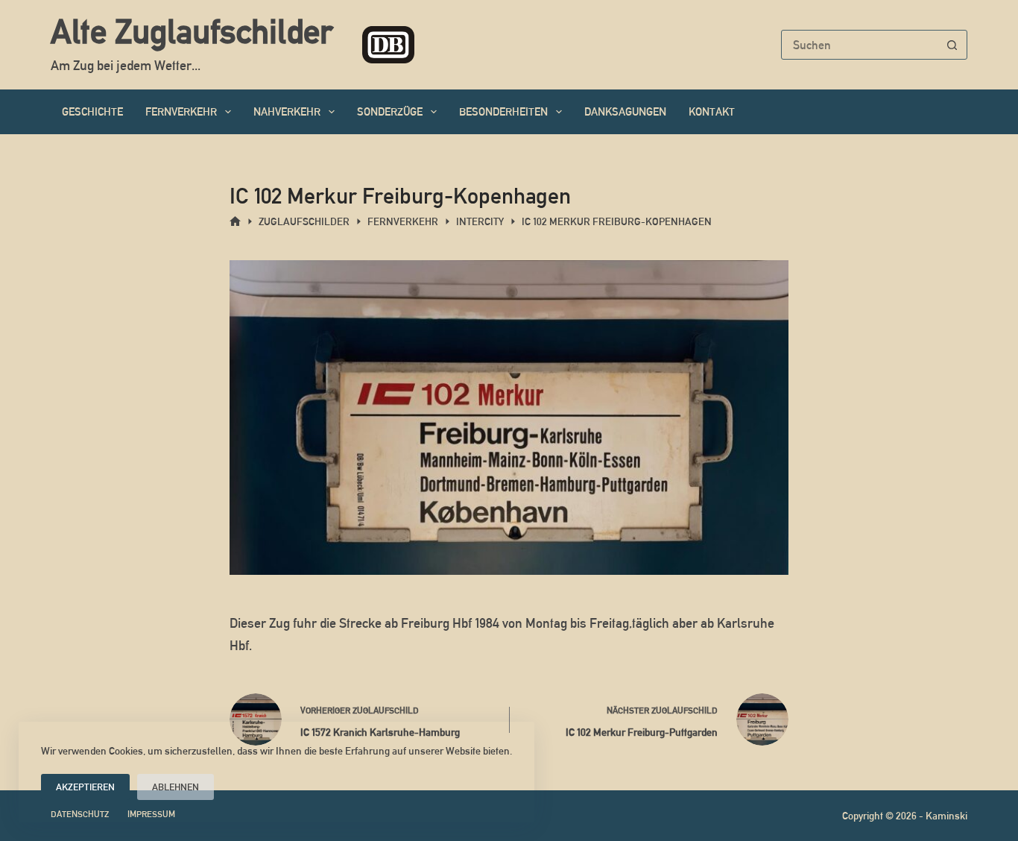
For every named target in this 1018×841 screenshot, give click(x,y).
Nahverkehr (286, 111)
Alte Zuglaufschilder (191, 31)
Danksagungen (625, 111)
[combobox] (860, 45)
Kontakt (712, 111)
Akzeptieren (85, 787)
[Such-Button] (952, 45)
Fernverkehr (181, 111)
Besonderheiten (503, 111)
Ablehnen (175, 787)
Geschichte (92, 111)
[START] (235, 221)
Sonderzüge (390, 111)
